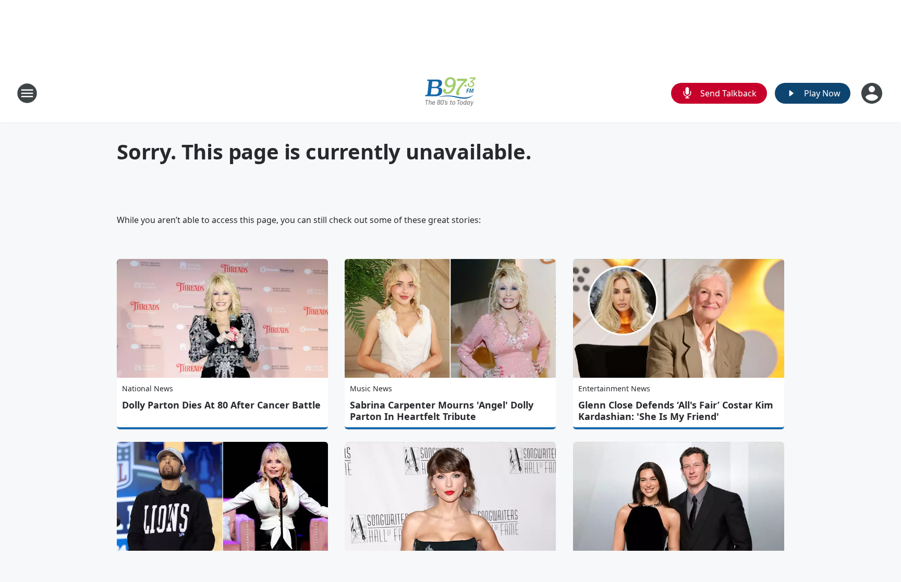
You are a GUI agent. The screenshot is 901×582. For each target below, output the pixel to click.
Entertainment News (614, 388)
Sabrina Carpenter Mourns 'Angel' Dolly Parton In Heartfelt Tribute (441, 410)
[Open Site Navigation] (27, 93)
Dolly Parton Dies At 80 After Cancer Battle (221, 405)
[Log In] (872, 93)
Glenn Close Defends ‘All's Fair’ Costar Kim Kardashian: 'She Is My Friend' (675, 410)
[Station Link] (450, 93)
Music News (371, 388)
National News (147, 388)
